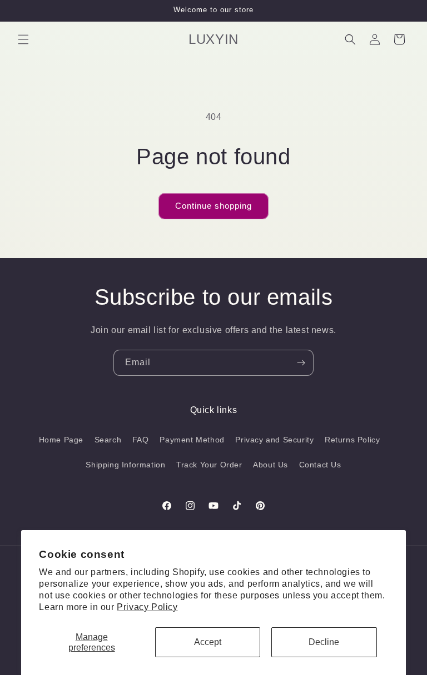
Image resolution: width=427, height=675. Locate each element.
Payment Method (192, 439)
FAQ (140, 439)
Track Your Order (209, 464)
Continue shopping (213, 205)
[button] (23, 39)
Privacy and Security (274, 439)
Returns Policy (352, 439)
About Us (270, 464)
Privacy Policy (147, 607)
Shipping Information (125, 464)
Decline (324, 642)
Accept (207, 642)
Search (108, 439)
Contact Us (320, 464)
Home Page (61, 439)
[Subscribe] (301, 363)
